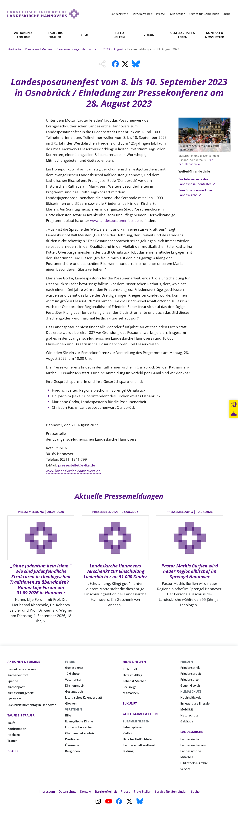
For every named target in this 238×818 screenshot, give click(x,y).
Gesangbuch (74, 691)
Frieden (186, 662)
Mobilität (186, 709)
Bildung (128, 751)
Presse (125, 791)
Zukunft (151, 35)
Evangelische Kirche (79, 721)
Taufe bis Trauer (55, 35)
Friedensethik (190, 668)
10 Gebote (72, 674)
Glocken (71, 703)
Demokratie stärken (21, 669)
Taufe (11, 723)
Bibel (68, 715)
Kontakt (85, 791)
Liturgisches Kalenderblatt (83, 697)
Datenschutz (67, 791)
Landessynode (190, 751)
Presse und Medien (39, 49)
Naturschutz (189, 715)
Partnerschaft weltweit (139, 745)
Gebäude (186, 721)
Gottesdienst (74, 668)
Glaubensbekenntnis (79, 733)
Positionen (72, 739)
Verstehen (73, 709)
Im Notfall (130, 669)
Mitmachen (131, 693)
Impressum (47, 791)
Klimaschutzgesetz (20, 693)
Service (185, 769)
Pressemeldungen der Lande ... (78, 49)
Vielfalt (127, 733)
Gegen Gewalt (190, 685)
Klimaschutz (190, 691)
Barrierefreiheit (106, 791)
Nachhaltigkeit (190, 697)
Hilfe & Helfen (119, 35)
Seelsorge (129, 687)
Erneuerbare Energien (195, 703)
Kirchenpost (16, 687)
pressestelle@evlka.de (76, 465)
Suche (195, 791)
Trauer (12, 741)
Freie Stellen (142, 791)
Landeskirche (191, 732)
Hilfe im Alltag (132, 675)
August (119, 49)
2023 (106, 49)
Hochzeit (13, 735)
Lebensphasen (133, 727)
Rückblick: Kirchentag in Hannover (31, 705)
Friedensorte (189, 680)
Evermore (14, 699)
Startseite (14, 49)
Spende (12, 681)
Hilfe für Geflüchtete (137, 739)
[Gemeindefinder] (233, 413)
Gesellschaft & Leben (182, 35)
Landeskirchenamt (193, 745)
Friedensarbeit (190, 674)
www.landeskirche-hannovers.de (73, 470)
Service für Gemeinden (171, 791)
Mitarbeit (186, 757)
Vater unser (73, 680)
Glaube (87, 35)
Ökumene (72, 745)
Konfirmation (16, 729)
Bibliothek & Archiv (194, 763)
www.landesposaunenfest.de (114, 220)
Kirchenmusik (74, 685)
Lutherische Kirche (78, 727)
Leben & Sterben (134, 681)
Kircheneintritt (17, 675)
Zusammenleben (136, 721)
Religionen (72, 751)
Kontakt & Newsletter (214, 35)
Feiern (70, 662)
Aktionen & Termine (23, 35)
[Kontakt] (233, 404)
